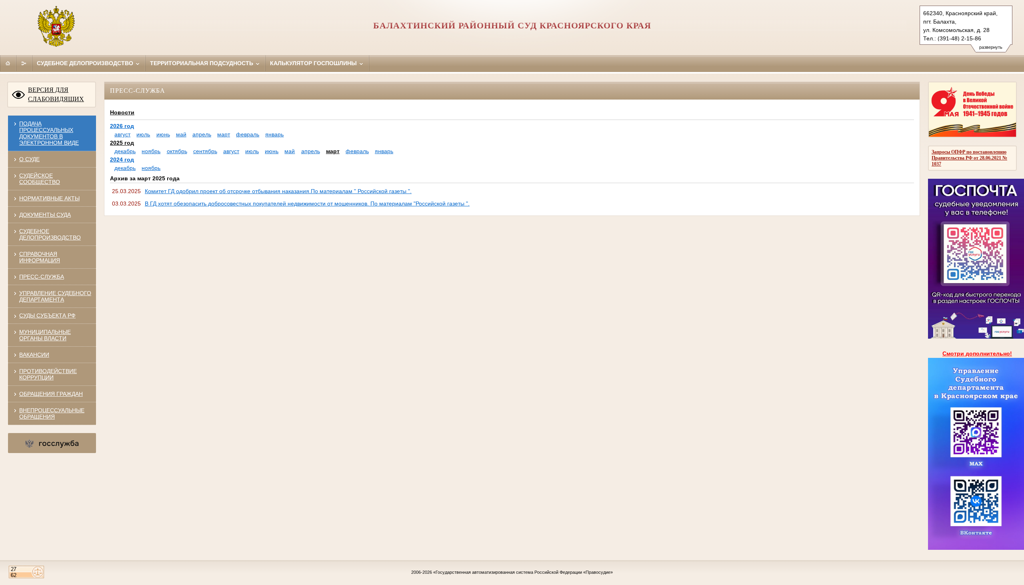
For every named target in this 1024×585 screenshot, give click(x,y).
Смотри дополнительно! (977, 353)
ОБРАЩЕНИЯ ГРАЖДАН (51, 394)
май (181, 134)
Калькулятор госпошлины (314, 63)
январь (274, 134)
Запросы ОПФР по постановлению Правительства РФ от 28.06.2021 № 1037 (969, 158)
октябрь (177, 151)
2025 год (122, 143)
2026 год (122, 126)
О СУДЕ (29, 159)
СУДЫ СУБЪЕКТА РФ (47, 315)
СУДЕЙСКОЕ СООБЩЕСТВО (39, 178)
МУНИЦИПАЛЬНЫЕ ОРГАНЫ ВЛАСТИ (45, 335)
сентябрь (205, 151)
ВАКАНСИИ (34, 354)
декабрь (125, 151)
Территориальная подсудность (202, 63)
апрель (201, 134)
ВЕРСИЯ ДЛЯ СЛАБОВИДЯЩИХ (56, 94)
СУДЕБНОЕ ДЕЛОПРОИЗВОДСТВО (50, 234)
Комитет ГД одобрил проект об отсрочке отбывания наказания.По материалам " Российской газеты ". (278, 191)
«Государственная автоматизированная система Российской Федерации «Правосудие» (523, 572)
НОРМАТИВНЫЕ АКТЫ (49, 198)
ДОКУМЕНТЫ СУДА (45, 215)
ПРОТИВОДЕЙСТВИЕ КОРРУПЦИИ (48, 374)
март (223, 134)
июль (143, 134)
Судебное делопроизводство (86, 63)
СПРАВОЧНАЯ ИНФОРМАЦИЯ (39, 257)
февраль (247, 134)
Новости (122, 112)
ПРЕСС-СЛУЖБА (41, 277)
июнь (163, 134)
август (122, 134)
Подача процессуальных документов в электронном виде (49, 133)
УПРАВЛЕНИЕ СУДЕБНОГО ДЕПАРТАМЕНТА (55, 296)
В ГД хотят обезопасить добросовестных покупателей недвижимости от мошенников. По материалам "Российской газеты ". (307, 203)
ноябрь (151, 151)
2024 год (122, 159)
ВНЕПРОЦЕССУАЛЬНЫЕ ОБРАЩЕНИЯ (51, 413)
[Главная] (8, 63)
